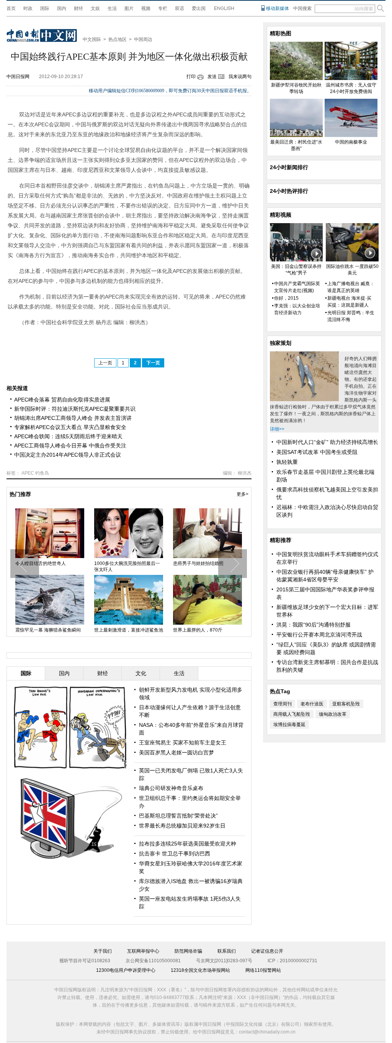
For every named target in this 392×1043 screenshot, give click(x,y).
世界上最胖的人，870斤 (197, 630)
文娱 (95, 8)
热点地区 (117, 39)
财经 (78, 8)
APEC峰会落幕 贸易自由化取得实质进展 (62, 400)
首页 (11, 8)
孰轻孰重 (287, 462)
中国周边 (143, 39)
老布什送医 (312, 704)
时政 (28, 8)
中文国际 (92, 39)
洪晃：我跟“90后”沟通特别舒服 (313, 625)
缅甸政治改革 (332, 714)
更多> (242, 494)
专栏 (162, 8)
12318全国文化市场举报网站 (200, 970)
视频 (145, 8)
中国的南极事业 (351, 142)
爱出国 (199, 8)
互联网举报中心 (143, 951)
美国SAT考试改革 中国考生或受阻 (317, 452)
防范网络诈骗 (188, 951)
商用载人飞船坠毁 (291, 714)
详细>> (277, 429)
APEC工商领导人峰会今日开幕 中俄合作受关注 (70, 445)
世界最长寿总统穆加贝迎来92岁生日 (182, 826)
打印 (191, 76)
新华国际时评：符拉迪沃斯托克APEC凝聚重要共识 (75, 409)
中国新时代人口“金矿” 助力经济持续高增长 (327, 442)
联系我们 (226, 951)
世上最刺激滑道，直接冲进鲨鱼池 (128, 630)
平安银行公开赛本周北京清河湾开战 (319, 635)
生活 (112, 8)
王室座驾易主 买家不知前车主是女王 (182, 742)
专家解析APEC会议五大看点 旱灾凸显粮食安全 (70, 427)
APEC (27, 473)
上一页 (105, 363)
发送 (212, 76)
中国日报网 (18, 76)
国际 (44, 8)
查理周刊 (282, 704)
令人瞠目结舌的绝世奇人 (40, 563)
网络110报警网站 (263, 970)
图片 (129, 8)
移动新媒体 (277, 8)
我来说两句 (240, 76)
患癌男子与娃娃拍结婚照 (198, 563)
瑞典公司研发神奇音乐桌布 (171, 788)
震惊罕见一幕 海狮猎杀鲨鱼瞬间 (48, 630)
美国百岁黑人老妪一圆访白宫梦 (176, 752)
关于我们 (102, 951)
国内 (61, 8)
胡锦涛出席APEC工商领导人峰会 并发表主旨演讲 (73, 418)
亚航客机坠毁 (346, 704)
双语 (179, 8)
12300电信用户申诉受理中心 (125, 970)
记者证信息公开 (267, 951)
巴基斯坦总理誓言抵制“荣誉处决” (178, 816)
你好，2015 (286, 298)
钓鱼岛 (42, 473)
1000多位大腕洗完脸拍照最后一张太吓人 (127, 566)
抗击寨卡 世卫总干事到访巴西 (174, 853)
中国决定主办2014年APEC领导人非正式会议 (67, 455)
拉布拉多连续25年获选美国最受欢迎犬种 (187, 844)
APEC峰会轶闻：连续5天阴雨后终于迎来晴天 (68, 436)
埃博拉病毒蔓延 (289, 724)
